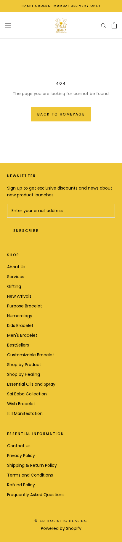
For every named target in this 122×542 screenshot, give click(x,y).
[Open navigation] (8, 25)
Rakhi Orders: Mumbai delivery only (61, 6)
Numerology (19, 316)
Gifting (14, 286)
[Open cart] (114, 25)
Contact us (18, 446)
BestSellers (18, 345)
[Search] (103, 25)
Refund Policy (21, 485)
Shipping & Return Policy (32, 465)
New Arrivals (19, 296)
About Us (16, 267)
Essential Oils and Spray (31, 384)
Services (15, 277)
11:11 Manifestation (25, 413)
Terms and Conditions (30, 475)
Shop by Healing (23, 374)
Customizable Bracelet (30, 355)
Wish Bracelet (21, 404)
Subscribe (26, 230)
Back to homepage (61, 114)
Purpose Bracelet (24, 306)
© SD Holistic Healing (60, 520)
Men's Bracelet (22, 335)
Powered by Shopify (61, 528)
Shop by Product (24, 365)
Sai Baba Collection (27, 394)
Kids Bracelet (20, 325)
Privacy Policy (21, 455)
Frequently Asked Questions (36, 495)
